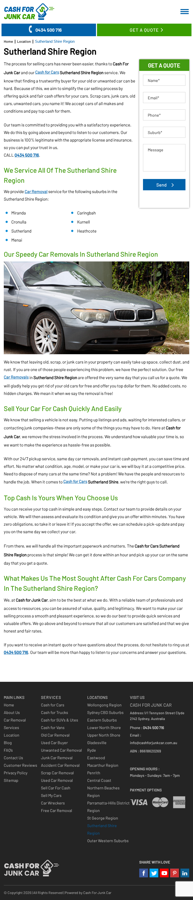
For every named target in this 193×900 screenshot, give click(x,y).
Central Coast (99, 780)
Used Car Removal (57, 780)
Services (11, 727)
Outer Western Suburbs (108, 840)
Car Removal (36, 191)
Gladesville (97, 742)
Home (9, 704)
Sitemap (11, 780)
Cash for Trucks (54, 712)
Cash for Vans (53, 727)
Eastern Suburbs (102, 719)
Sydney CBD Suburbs (105, 712)
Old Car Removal (55, 735)
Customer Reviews (20, 765)
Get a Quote (144, 30)
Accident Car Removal (60, 765)
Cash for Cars (47, 71)
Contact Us (13, 757)
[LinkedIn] (184, 873)
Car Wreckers (53, 802)
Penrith (93, 772)
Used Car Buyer (54, 742)
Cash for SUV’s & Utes (59, 719)
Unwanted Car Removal (61, 750)
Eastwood (96, 757)
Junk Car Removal (57, 757)
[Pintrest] (174, 873)
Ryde (91, 750)
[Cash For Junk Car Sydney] (30, 11)
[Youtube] (164, 873)
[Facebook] (143, 873)
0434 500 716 (48, 30)
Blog (8, 742)
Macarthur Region (102, 765)
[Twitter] (154, 873)
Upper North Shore (103, 735)
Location (11, 735)
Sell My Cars (51, 795)
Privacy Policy (15, 772)
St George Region (102, 818)
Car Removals (16, 376)
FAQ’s (8, 750)
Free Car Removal (56, 810)
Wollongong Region (104, 704)
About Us (12, 712)
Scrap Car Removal (57, 772)
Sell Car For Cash (55, 787)
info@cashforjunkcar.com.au (153, 742)
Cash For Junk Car (97, 892)
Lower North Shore (104, 727)
